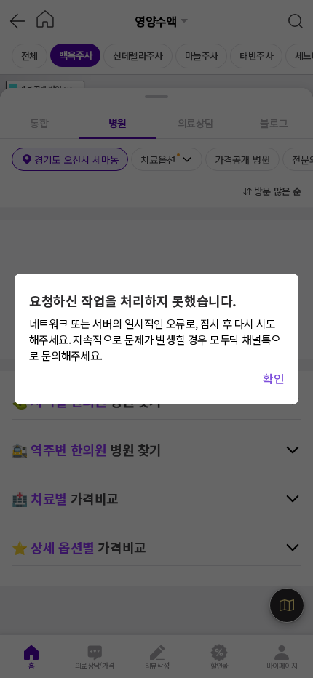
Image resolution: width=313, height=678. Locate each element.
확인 (273, 378)
